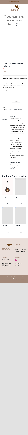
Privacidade (17, 265)
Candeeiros (10, 109)
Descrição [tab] (4, 115)
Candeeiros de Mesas (17, 109)
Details (8, 203)
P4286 (4, 197)
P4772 (17, 197)
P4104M (5, 226)
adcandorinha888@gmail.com (14, 1)
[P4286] (7, 186)
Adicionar (16, 101)
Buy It (17, 24)
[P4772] (20, 186)
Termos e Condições (18, 263)
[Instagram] (16, 260)
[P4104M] (7, 215)
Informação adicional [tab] (4, 120)
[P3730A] (20, 215)
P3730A (18, 226)
